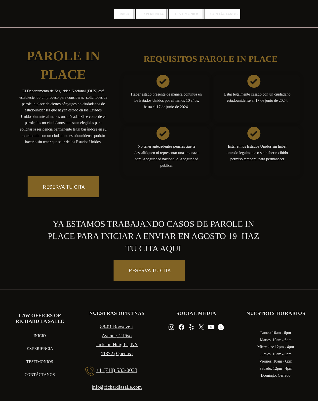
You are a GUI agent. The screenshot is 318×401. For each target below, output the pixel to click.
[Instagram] (171, 327)
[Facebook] (181, 327)
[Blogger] (221, 327)
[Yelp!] (191, 327)
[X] (201, 327)
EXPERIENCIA (40, 348)
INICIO (40, 336)
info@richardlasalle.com (117, 387)
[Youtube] (211, 327)
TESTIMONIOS (39, 362)
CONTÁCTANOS (40, 374)
